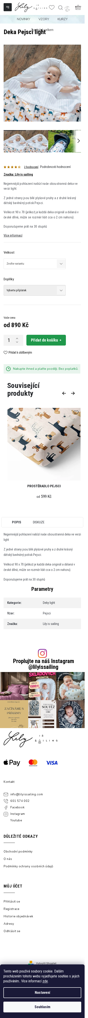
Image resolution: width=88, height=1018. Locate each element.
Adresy (9, 924)
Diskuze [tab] (38, 522)
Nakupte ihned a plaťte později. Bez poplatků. (45, 369)
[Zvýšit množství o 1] (17, 338)
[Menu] (8, 7)
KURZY (63, 19)
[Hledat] (60, 7)
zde (45, 981)
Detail (44, 444)
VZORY (44, 19)
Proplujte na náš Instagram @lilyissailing (43, 664)
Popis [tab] (16, 522)
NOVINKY (23, 19)
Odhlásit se (12, 931)
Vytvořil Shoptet (46, 963)
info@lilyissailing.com (26, 794)
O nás (8, 859)
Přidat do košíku (44, 340)
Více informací (13, 235)
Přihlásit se (12, 902)
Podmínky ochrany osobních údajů (28, 866)
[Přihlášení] (67, 9)
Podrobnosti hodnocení (55, 167)
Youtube (16, 820)
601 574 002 (20, 801)
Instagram (17, 814)
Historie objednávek (18, 916)
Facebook (17, 807)
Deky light (49, 603)
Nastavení (42, 992)
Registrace (11, 909)
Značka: (18, 174)
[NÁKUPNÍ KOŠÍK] (78, 7)
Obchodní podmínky (18, 852)
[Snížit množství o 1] (17, 342)
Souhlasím (42, 1007)
